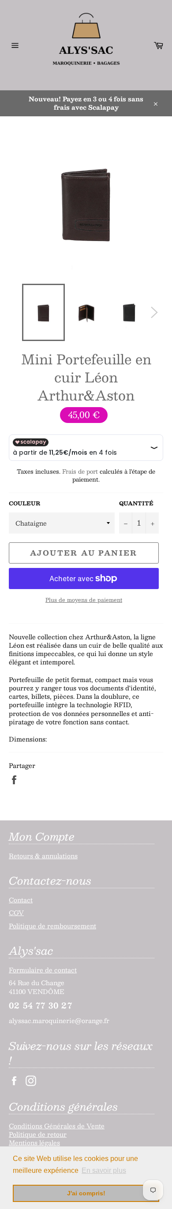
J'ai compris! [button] (86, 1193)
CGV (16, 912)
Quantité (136, 503)
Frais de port (80, 471)
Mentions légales (34, 1142)
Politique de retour (38, 1134)
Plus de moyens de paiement (83, 600)
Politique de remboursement (52, 925)
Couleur (24, 503)
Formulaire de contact (43, 969)
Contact (21, 899)
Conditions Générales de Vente (57, 1125)
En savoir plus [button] (104, 1170)
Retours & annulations (43, 855)
